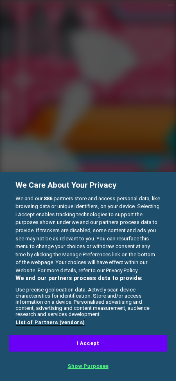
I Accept (88, 343)
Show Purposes (88, 366)
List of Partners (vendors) (50, 322)
